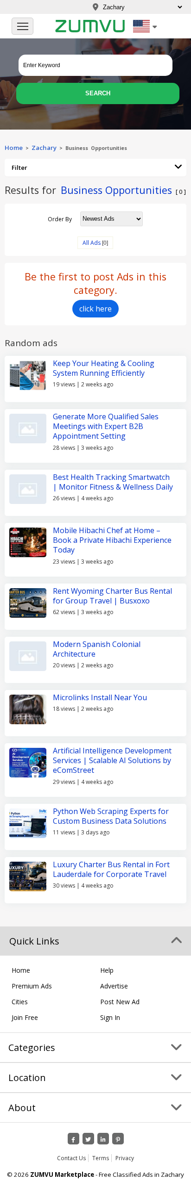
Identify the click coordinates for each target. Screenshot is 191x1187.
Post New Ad (120, 1001)
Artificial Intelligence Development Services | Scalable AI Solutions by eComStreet (112, 761)
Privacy (124, 1158)
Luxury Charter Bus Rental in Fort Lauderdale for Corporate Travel (111, 869)
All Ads (92, 243)
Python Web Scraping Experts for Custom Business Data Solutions (111, 816)
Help (107, 970)
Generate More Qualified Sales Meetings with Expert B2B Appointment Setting (106, 426)
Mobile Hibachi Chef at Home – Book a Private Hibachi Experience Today (112, 540)
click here (95, 309)
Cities (20, 1001)
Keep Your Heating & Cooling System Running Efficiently (103, 368)
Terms (100, 1158)
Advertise (114, 986)
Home (14, 147)
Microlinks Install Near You (100, 697)
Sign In (110, 1017)
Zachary (44, 147)
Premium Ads (32, 986)
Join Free (25, 1017)
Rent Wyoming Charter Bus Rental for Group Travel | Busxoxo (112, 596)
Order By (60, 219)
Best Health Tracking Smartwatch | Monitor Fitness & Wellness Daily (113, 482)
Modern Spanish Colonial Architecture (96, 649)
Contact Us (71, 1158)
